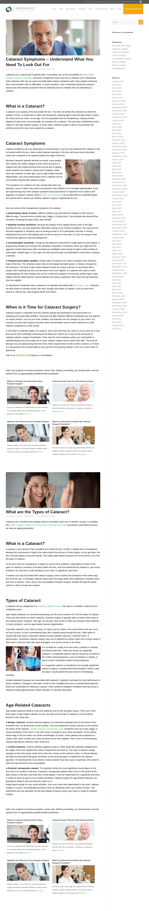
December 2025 (119, 107)
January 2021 (118, 299)
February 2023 (119, 218)
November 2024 (119, 150)
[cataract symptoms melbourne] (53, 37)
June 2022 (117, 244)
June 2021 (117, 283)
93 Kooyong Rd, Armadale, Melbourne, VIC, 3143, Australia (103, 2)
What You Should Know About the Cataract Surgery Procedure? (71, 422)
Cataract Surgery (30, 69)
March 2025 (117, 137)
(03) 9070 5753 (23, 355)
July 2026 (116, 85)
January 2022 (118, 260)
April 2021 (116, 289)
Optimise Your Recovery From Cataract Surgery (28, 421)
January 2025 (118, 143)
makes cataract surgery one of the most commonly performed (38, 525)
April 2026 (116, 94)
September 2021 (119, 273)
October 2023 (118, 192)
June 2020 (117, 322)
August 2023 (118, 198)
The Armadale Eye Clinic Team (46, 69)
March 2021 (117, 293)
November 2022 (119, 228)
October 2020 (118, 309)
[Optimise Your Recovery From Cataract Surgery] (28, 441)
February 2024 (119, 179)
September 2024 (119, 156)
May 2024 (116, 169)
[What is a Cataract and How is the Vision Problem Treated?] (28, 403)
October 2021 (118, 270)
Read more (27, 414)
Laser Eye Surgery (120, 52)
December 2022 (119, 224)
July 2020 (116, 319)
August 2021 (118, 276)
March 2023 (117, 215)
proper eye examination (52, 195)
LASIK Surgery (119, 55)
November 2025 (119, 111)
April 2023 (116, 211)
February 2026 (119, 101)
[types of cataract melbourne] (53, 490)
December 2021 (119, 263)
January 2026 (118, 104)
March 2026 (117, 98)
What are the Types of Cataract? (37, 511)
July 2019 (116, 328)
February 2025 (119, 140)
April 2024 (116, 172)
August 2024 (118, 159)
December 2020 (119, 302)
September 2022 (119, 234)
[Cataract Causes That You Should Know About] (73, 401)
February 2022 (119, 257)
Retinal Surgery (119, 62)
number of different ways (49, 606)
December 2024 (119, 146)
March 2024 (117, 176)
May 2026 (116, 91)
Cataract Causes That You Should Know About (73, 381)
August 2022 (118, 237)
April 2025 (116, 133)
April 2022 (116, 250)
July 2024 (116, 163)
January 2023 (118, 221)
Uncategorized (118, 68)
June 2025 (117, 127)
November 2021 (119, 267)
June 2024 (117, 166)
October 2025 (118, 114)
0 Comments (18, 69)
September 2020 (119, 312)
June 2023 (117, 205)
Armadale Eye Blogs (121, 45)
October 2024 (118, 153)
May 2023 (116, 208)
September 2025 (119, 117)
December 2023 (119, 185)
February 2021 (119, 296)
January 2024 (118, 182)
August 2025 (118, 120)
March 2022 (117, 254)
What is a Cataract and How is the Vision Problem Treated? (24, 382)
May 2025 (116, 130)
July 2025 (116, 124)
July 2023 (116, 202)
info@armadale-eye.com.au (130, 2)
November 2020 (119, 306)
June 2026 (117, 88)
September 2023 (119, 195)
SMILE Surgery (119, 65)
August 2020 (118, 315)
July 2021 (116, 280)
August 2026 (118, 81)
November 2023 (119, 189)
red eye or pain (82, 285)
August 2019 (118, 325)
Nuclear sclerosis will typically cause (47, 729)
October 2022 (118, 231)
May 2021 (116, 286)
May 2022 (116, 247)
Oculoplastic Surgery (121, 58)
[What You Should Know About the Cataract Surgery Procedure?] (73, 444)
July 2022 (116, 241)
